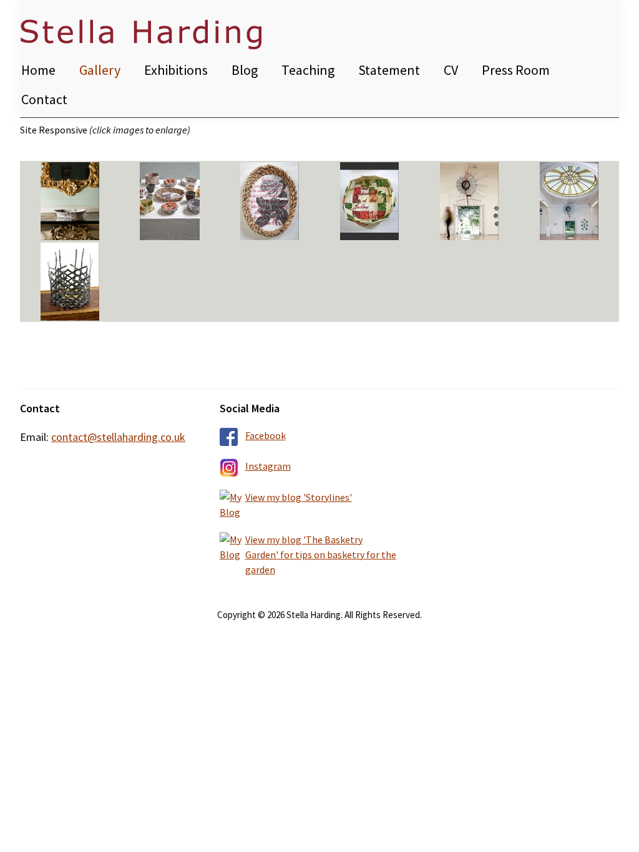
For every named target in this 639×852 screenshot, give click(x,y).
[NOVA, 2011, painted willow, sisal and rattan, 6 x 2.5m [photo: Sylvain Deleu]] (469, 201)
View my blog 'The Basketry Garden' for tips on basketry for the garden (320, 554)
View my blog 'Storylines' (298, 497)
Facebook (265, 435)
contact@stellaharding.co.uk (118, 437)
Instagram (268, 466)
